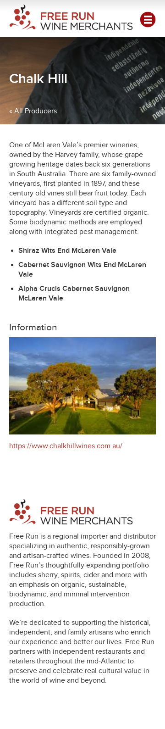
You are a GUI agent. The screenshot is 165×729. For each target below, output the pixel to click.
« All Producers (33, 111)
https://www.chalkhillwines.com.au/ (65, 446)
